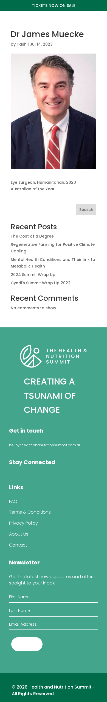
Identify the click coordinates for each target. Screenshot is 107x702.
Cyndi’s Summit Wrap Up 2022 (41, 283)
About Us (18, 534)
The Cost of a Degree (32, 236)
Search (86, 209)
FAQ (13, 501)
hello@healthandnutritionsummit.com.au (45, 445)
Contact (18, 545)
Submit (26, 644)
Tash (22, 44)
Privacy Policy (23, 523)
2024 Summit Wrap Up (33, 274)
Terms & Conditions (30, 512)
